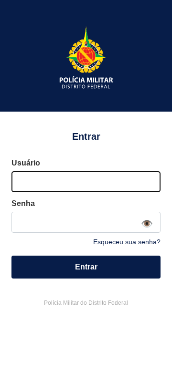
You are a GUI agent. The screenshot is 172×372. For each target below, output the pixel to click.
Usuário (25, 163)
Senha (23, 203)
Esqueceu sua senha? (127, 242)
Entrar (86, 267)
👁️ (147, 223)
